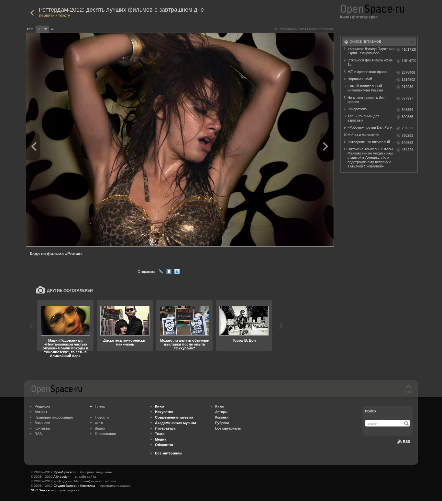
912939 (407, 87)
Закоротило (357, 109)
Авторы (41, 412)
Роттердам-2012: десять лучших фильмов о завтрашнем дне (121, 9)
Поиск (370, 411)
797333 (407, 128)
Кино (344, 17)
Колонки (221, 417)
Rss (406, 441)
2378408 (408, 72)
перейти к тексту (54, 15)
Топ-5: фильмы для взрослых (363, 118)
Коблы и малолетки (363, 135)
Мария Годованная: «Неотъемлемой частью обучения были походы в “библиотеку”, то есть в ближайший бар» (65, 348)
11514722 (409, 61)
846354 (407, 110)
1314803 (408, 79)
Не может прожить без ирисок (366, 100)
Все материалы (228, 428)
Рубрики (222, 423)
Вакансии (42, 423)
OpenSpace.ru (65, 472)
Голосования (105, 434)
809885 (407, 117)
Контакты (42, 428)
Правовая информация (54, 417)
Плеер (100, 406)
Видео (100, 428)
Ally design (61, 476)
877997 (407, 98)
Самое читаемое (365, 41)
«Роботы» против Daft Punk (370, 127)
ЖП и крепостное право (367, 72)
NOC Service (40, 490)
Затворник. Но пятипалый (369, 142)
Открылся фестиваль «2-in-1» (370, 62)
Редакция (42, 406)
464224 (407, 150)
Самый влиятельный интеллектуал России (365, 88)
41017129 (409, 49)
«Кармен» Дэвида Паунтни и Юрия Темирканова (371, 51)
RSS (38, 434)
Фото (99, 423)
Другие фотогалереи (70, 290)
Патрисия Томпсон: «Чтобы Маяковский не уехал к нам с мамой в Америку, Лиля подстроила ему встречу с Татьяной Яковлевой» (370, 157)
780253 (407, 135)
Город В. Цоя (244, 340)
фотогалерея (365, 17)
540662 (407, 142)
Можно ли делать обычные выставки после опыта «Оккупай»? (184, 344)
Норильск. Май (360, 79)
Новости (102, 417)
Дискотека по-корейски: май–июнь (125, 342)
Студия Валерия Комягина (74, 485)
